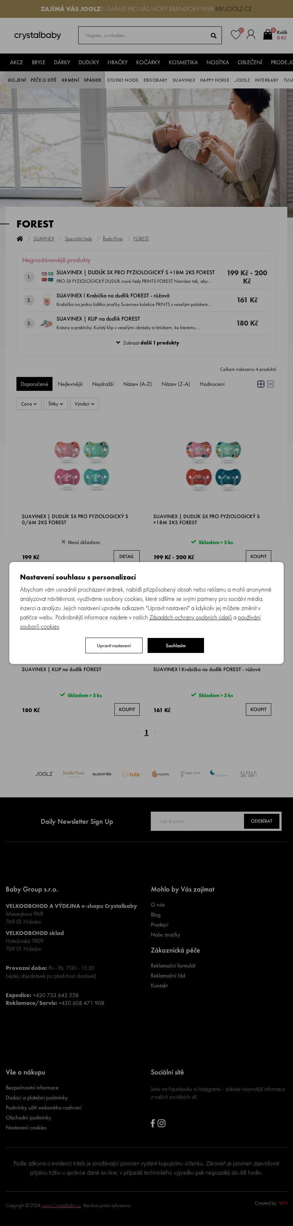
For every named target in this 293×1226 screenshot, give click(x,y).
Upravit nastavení (114, 645)
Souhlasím (176, 645)
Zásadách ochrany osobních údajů (190, 617)
